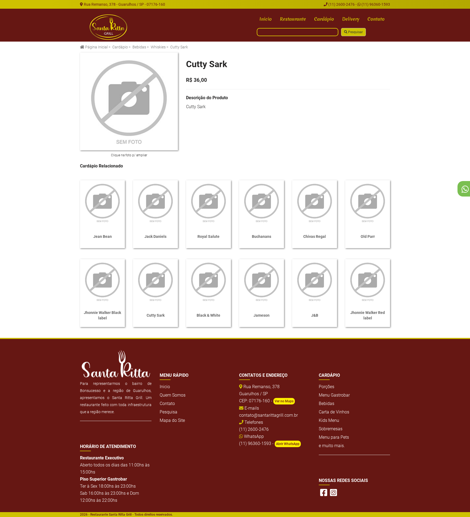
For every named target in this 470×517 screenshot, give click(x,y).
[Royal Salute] (208, 202)
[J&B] (314, 281)
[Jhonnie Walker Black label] (102, 281)
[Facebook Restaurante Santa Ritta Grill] (323, 492)
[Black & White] (208, 281)
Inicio (265, 19)
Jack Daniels (155, 236)
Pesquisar (355, 32)
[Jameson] (261, 281)
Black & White (208, 315)
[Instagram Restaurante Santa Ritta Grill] (333, 492)
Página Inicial (96, 47)
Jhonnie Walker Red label (367, 315)
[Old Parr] (367, 202)
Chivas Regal (314, 236)
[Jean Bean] (102, 202)
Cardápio (324, 19)
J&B (314, 315)
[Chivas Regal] (314, 202)
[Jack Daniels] (155, 202)
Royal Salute (208, 236)
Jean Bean (102, 236)
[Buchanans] (261, 202)
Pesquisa (168, 412)
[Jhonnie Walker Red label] (367, 281)
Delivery (350, 19)
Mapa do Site (172, 420)
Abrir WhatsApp (287, 444)
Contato (376, 19)
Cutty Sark (156, 315)
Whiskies (158, 47)
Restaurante (293, 19)
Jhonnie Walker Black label (102, 315)
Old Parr (368, 236)
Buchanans (261, 236)
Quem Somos (172, 395)
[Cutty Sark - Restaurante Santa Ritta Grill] (108, 27)
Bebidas (139, 47)
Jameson (261, 315)
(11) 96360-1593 (375, 4)
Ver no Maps (284, 401)
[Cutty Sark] (129, 101)
